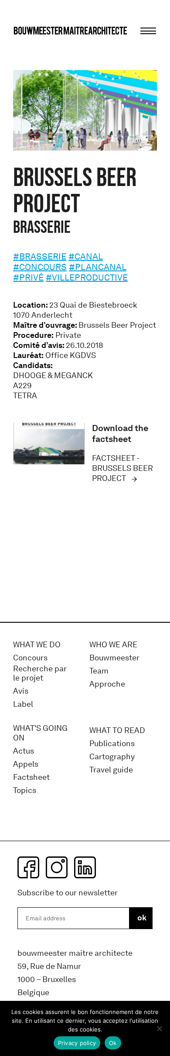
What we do (37, 644)
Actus (23, 751)
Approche (107, 684)
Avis (20, 691)
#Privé (28, 277)
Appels (25, 764)
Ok (113, 1042)
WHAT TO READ (117, 730)
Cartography (112, 756)
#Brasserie (39, 256)
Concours (30, 658)
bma (33, 47)
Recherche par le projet (40, 673)
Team (99, 671)
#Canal (85, 256)
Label (23, 704)
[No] (159, 1028)
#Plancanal (97, 267)
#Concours (40, 267)
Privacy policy (77, 1042)
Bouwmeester (114, 658)
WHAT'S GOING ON (40, 733)
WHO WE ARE (113, 644)
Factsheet (31, 777)
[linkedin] (85, 867)
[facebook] (28, 867)
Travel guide (111, 770)
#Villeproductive (87, 277)
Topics (24, 790)
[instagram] (57, 867)
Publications (112, 743)
